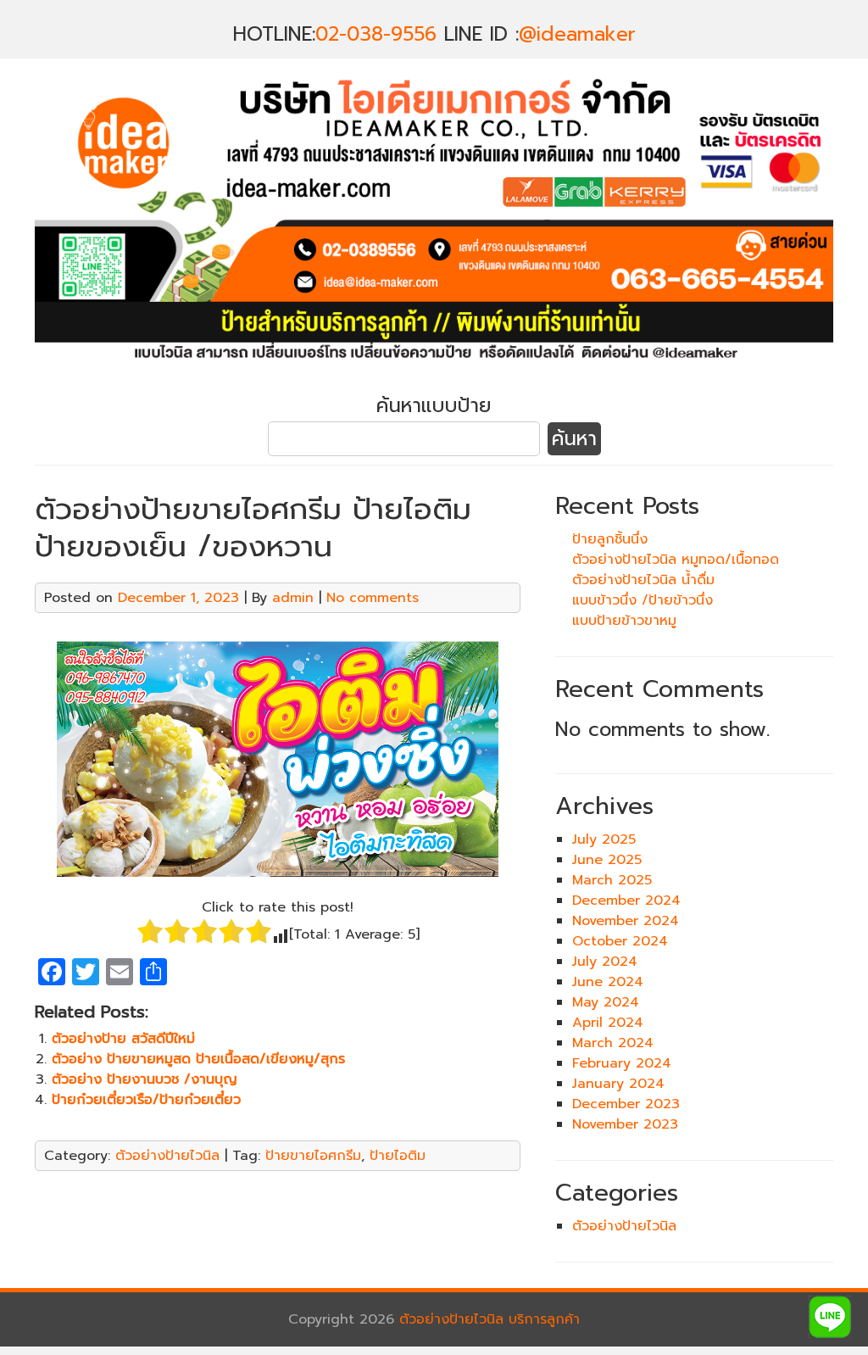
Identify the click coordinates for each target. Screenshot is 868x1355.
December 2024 (626, 900)
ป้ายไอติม (398, 1156)
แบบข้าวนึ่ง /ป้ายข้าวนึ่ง (642, 600)
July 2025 (604, 839)
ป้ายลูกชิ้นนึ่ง (610, 539)
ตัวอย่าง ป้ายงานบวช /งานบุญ (144, 1079)
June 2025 (607, 860)
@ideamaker (577, 34)
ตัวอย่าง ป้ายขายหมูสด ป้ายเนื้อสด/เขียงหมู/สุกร (198, 1059)
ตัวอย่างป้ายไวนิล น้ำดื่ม (643, 580)
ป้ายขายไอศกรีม (313, 1156)
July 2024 (604, 961)
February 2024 (621, 1063)
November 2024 (625, 921)
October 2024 (620, 941)
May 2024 (605, 1002)
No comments (372, 598)
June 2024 (607, 982)
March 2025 (612, 880)
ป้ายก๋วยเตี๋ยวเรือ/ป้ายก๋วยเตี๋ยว (146, 1100)
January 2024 (618, 1083)
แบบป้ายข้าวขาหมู (624, 621)
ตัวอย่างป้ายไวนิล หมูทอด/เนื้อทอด (675, 559)
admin (293, 598)
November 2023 (625, 1124)
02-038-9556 (376, 34)
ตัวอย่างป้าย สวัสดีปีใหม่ (123, 1039)
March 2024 (613, 1043)
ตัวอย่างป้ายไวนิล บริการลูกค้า (489, 1319)
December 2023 (626, 1104)
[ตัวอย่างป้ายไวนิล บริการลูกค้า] (434, 370)
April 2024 (607, 1022)
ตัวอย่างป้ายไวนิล (167, 1156)
